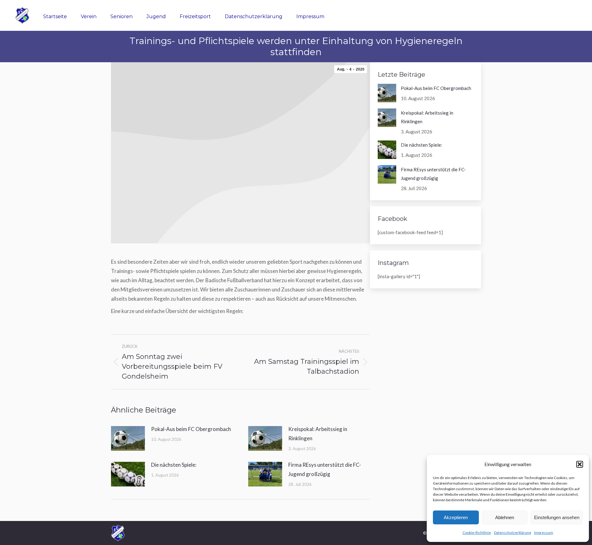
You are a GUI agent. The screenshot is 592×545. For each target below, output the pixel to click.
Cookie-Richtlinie (476, 532)
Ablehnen (504, 517)
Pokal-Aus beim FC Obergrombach (191, 429)
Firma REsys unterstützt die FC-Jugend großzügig (324, 469)
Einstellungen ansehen (556, 517)
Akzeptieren (456, 517)
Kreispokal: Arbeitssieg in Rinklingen (317, 433)
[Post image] (128, 438)
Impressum (543, 532)
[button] (580, 464)
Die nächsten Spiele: (173, 465)
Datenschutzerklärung (512, 532)
